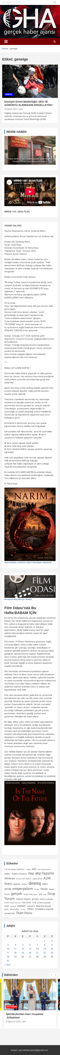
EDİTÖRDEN (12, 1007)
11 (15, 949)
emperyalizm (23, 889)
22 (45, 952)
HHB (34, 903)
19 (23, 952)
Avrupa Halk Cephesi (23, 879)
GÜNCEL (8, 94)
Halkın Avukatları (46, 899)
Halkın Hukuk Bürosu (12, 903)
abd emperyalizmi (44, 869)
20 (30, 952)
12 (23, 949)
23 (52, 952)
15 (45, 949)
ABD (34, 869)
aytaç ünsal (37, 879)
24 (8, 956)
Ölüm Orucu (24, 913)
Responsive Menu (55, 2)
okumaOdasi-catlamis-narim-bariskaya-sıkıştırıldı (27, 562)
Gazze (7, 894)
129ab (28, 869)
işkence (13, 906)
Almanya (9, 878)
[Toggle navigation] (6, 41)
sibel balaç (14, 909)
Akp (31, 873)
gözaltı (35, 899)
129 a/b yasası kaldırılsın (14, 869)
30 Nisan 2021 (10, 109)
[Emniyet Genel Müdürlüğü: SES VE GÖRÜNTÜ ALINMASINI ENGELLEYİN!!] (30, 81)
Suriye (23, 909)
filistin (44, 889)
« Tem (7, 965)
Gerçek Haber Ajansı (30, 894)
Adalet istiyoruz (19, 873)
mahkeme (31, 906)
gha (21, 109)
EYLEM (36, 889)
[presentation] (52, 975)
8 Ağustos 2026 (13, 1021)
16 (52, 949)
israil (6, 906)
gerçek (16, 894)
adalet (7, 874)
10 (8, 949)
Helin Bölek (26, 903)
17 (8, 952)
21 (37, 952)
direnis (24, 884)
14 (37, 949)
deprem (17, 884)
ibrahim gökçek (44, 903)
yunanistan (9, 913)
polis (6, 909)
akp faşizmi (44, 873)
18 (15, 952)
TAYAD (30, 909)
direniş (35, 883)
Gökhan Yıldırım (23, 899)
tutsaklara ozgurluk (44, 909)
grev (44, 894)
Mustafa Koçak (43, 906)
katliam (21, 905)
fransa (51, 889)
